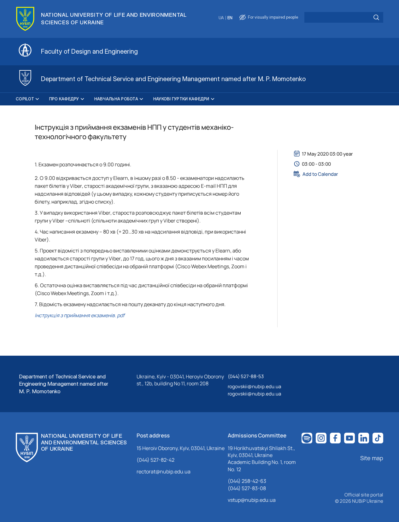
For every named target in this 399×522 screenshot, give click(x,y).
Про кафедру (64, 98)
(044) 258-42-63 (247, 481)
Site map (371, 458)
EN (229, 18)
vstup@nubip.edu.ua (252, 499)
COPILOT (25, 98)
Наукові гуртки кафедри (181, 98)
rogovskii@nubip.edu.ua (254, 386)
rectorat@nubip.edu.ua (164, 471)
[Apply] (376, 17)
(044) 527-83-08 (247, 488)
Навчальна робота (116, 98)
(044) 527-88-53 (246, 376)
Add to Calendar (320, 174)
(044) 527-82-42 (155, 459)
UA (221, 18)
